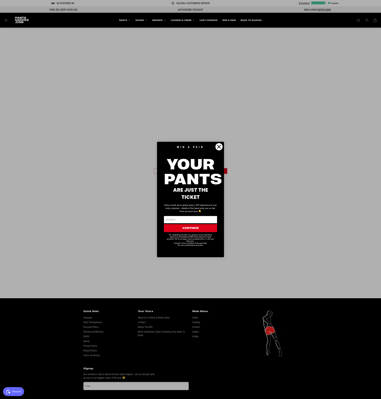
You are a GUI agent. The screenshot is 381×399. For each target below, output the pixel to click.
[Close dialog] (219, 147)
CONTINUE (190, 228)
